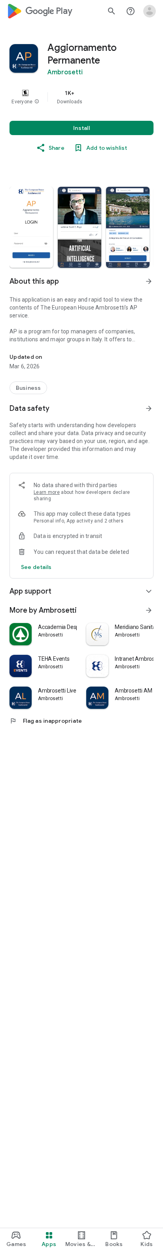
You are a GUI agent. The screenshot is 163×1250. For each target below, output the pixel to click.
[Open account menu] (149, 11)
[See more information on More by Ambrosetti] (148, 610)
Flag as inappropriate (45, 720)
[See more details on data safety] (36, 567)
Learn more (47, 492)
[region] (81, 97)
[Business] (28, 388)
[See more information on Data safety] (148, 408)
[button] (36, 101)
